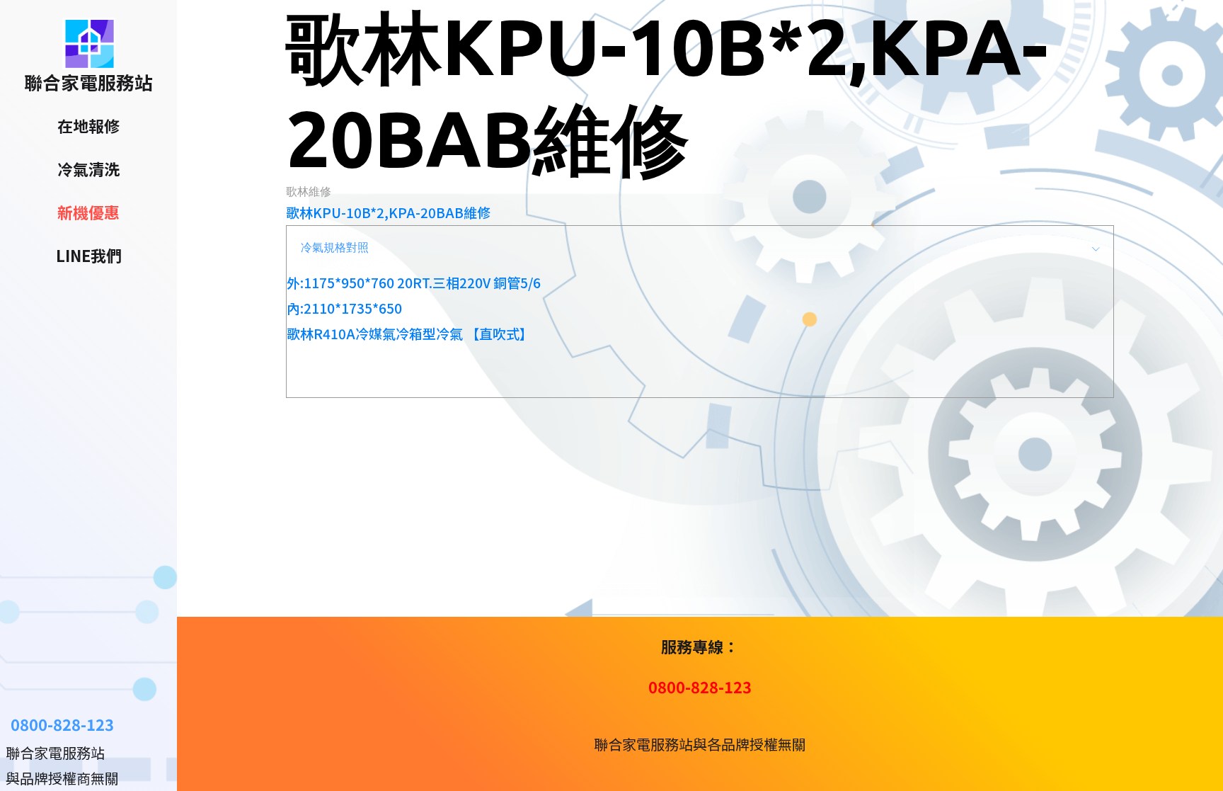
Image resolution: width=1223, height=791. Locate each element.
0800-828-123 (62, 723)
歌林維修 (308, 191)
